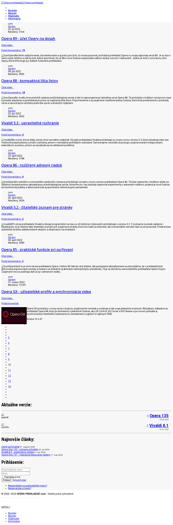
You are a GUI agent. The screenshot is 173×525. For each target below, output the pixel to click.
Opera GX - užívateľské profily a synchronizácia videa (46, 291)
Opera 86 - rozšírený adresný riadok (31, 165)
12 (9, 375)
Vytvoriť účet (19, 480)
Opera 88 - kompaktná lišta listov (29, 80)
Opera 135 (159, 415)
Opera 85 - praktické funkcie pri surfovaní (37, 249)
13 (9, 381)
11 (9, 370)
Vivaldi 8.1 (159, 425)
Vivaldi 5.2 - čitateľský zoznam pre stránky (36, 207)
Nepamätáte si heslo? (19, 488)
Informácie (14, 18)
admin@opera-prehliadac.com (18, 501)
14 (9, 386)
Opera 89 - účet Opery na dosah (28, 38)
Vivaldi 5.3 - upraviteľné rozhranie (30, 123)
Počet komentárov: (13, 50)
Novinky (12, 10)
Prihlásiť (7, 480)
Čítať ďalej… (7, 45)
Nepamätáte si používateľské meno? (27, 485)
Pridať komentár (10, 303)
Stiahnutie (13, 16)
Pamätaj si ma (12, 477)
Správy (12, 26)
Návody (12, 13)
